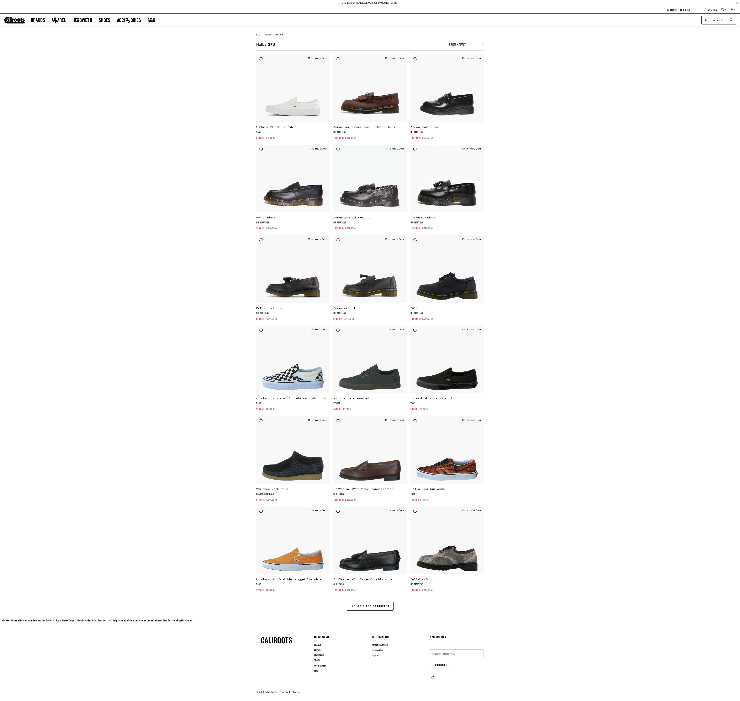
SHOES (317, 660)
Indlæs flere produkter (370, 606)
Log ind (712, 9)
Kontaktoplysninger (380, 644)
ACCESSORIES (320, 665)
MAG (316, 670)
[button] (38, 20)
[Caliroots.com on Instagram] (433, 677)
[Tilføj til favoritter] (261, 59)
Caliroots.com (271, 691)
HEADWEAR (319, 655)
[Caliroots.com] (14, 20)
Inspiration (376, 655)
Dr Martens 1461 (100, 620)
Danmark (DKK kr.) (679, 9)
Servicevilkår (377, 649)
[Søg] (731, 20)
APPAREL (318, 649)
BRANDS (317, 644)
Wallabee (81, 620)
